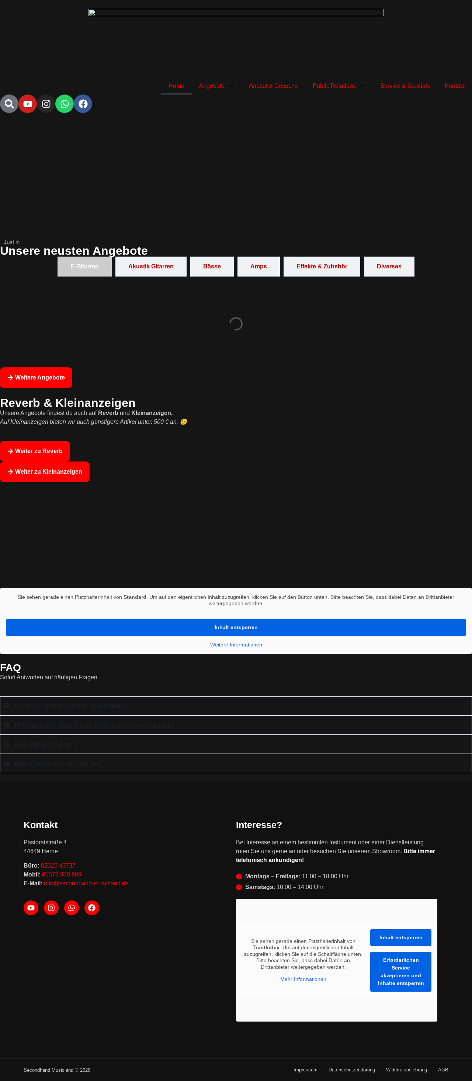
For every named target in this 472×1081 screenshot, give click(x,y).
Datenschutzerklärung (352, 1070)
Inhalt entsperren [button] (236, 627)
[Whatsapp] (64, 104)
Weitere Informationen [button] (236, 645)
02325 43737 (58, 865)
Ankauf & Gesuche (273, 86)
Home (176, 86)
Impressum (305, 1070)
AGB (443, 1070)
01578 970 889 (61, 874)
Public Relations (334, 86)
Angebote (212, 86)
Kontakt (455, 86)
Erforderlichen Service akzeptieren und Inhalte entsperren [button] (401, 971)
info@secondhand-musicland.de (86, 883)
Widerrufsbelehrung (406, 1070)
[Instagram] (46, 104)
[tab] (85, 267)
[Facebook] (83, 104)
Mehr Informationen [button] (303, 979)
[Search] (9, 104)
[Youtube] (27, 104)
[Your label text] (236, 43)
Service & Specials (405, 86)
